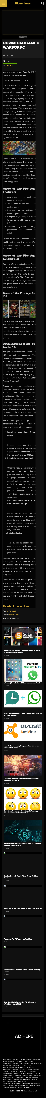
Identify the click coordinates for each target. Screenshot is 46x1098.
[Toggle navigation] (3, 3)
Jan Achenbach (11, 611)
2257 (25, 1061)
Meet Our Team (27, 1075)
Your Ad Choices (35, 1085)
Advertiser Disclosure (19, 1069)
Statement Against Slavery (22, 1079)
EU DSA (19, 1061)
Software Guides (14, 614)
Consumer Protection (9, 1087)
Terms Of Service (8, 1085)
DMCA (31, 1061)
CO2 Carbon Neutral (21, 1085)
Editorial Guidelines (26, 1073)
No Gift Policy (7, 1065)
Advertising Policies (24, 1087)
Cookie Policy (7, 1063)
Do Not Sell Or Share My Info (11, 1083)
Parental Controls (25, 1059)
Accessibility (36, 1059)
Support (15, 1063)
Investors (16, 1065)
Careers (5, 1071)
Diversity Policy (7, 1073)
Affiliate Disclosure (33, 1069)
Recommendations (8, 1061)
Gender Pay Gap (36, 1063)
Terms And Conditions (9, 1081)
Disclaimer (32, 1071)
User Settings (7, 1059)
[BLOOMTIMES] (23, 3)
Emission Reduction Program (31, 1083)
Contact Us (13, 1071)
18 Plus (15, 1059)
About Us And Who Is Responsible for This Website (18, 1067)
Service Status (24, 1063)
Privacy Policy (20, 1077)
